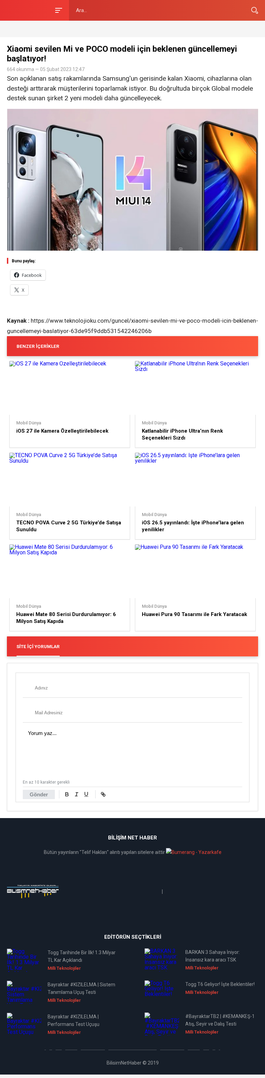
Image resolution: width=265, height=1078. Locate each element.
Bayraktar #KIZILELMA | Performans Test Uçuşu (73, 1020)
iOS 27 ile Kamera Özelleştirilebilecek (62, 431)
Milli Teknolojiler (64, 968)
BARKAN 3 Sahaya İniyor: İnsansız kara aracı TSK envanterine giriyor (212, 956)
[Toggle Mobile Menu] (57, 9)
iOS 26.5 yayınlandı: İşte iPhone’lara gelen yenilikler (193, 526)
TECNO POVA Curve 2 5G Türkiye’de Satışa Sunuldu (68, 526)
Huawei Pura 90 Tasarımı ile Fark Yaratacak (194, 614)
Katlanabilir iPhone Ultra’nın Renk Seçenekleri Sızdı (182, 434)
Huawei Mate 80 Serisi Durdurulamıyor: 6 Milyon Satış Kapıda (66, 617)
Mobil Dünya (28, 423)
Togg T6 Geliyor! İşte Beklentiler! (220, 984)
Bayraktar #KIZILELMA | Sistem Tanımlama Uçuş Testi (81, 988)
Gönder (39, 794)
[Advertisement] (87, 28)
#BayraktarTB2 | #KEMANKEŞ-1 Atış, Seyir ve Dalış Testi (220, 1020)
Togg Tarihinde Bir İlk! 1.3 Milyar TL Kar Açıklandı (82, 956)
